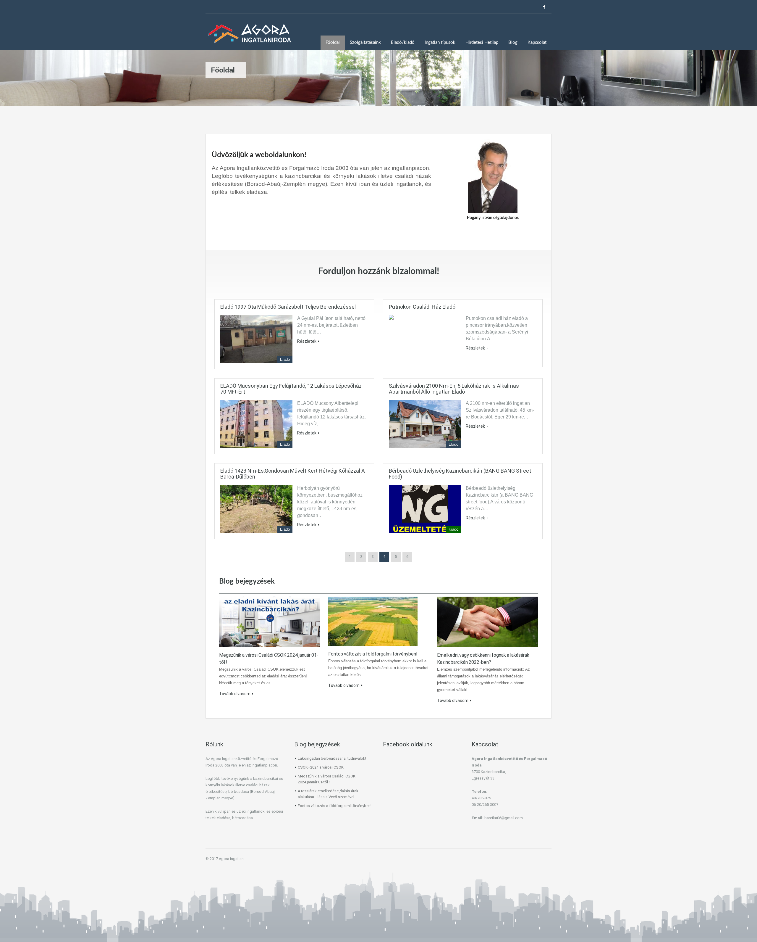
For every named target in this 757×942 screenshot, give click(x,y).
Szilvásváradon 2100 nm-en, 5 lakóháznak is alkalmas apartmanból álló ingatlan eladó (454, 389)
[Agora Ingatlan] (250, 36)
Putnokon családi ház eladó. (423, 307)
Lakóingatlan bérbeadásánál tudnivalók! (332, 758)
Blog (512, 42)
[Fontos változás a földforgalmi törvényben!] (373, 621)
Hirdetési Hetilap (481, 42)
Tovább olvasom (234, 693)
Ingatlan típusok (440, 42)
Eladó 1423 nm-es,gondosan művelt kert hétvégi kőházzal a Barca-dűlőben (292, 474)
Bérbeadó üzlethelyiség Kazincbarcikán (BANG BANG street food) (460, 474)
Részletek (306, 341)
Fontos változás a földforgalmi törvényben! (373, 654)
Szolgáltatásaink (365, 42)
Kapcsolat (537, 42)
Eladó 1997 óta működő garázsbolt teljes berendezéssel (288, 307)
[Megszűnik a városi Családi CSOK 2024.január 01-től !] (269, 621)
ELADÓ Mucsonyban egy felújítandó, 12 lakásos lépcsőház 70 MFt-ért (291, 389)
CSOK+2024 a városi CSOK (321, 767)
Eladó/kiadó (403, 42)
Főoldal (333, 42)
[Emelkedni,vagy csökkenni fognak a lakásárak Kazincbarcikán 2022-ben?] (487, 621)
